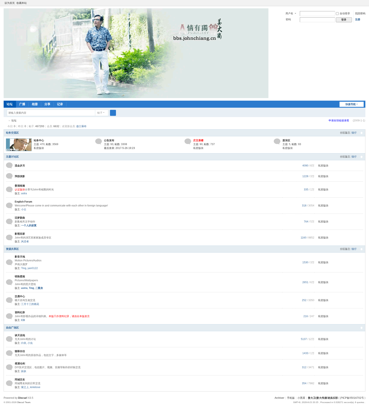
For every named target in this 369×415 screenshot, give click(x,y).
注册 (357, 19)
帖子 (99, 112)
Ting (23, 268)
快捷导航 (351, 104)
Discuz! (22, 397)
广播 (22, 104)
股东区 (286, 140)
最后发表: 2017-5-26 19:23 (119, 148)
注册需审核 (342, 122)
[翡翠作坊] (9, 353)
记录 (60, 104)
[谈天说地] (9, 338)
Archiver (279, 397)
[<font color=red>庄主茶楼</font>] (187, 141)
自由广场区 (12, 327)
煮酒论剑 (20, 363)
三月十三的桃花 (30, 304)
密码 (288, 19)
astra (24, 193)
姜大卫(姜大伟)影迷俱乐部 (323, 397)
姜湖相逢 (20, 185)
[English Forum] (9, 205)
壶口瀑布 (81, 126)
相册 (35, 104)
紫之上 (25, 387)
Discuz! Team (23, 402)
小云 (23, 209)
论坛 (10, 104)
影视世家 (20, 233)
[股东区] (277, 141)
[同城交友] (9, 383)
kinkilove (35, 387)
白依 (23, 342)
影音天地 (20, 256)
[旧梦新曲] (9, 221)
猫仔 (354, 132)
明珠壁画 (20, 276)
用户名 (289, 13)
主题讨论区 (12, 156)
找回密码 (360, 13)
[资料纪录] (9, 316)
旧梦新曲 (20, 217)
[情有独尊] (136, 53)
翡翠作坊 (20, 351)
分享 (47, 104)
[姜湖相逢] (9, 189)
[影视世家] (9, 237)
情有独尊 (5, 121)
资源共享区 (12, 248)
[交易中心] (9, 300)
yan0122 (33, 268)
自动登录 (345, 13)
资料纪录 (20, 312)
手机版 (291, 397)
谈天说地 (20, 335)
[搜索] (113, 113)
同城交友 (20, 379)
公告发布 (109, 140)
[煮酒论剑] (9, 367)
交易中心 (20, 296)
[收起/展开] (361, 133)
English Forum (23, 201)
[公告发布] (98, 141)
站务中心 (39, 140)
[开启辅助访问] (359, 3)
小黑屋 (301, 397)
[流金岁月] (9, 165)
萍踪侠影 (20, 176)
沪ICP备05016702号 (352, 397)
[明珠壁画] (9, 282)
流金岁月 (20, 165)
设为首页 (9, 2)
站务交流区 (12, 132)
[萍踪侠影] (9, 176)
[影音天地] (9, 262)
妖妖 (23, 371)
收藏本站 (21, 2)
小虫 (30, 342)
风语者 (25, 241)
